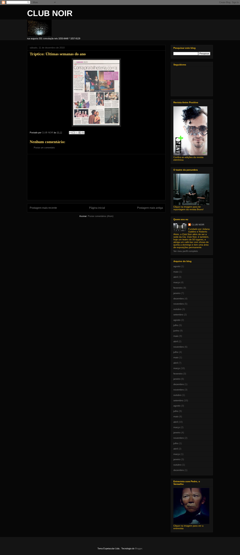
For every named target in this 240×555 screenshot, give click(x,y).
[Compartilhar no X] (76, 132)
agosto (176, 266)
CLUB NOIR (49, 13)
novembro (178, 303)
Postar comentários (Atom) (100, 216)
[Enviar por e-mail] (70, 132)
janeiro (176, 293)
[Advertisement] (96, 177)
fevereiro (178, 287)
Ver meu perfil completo (185, 251)
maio (175, 271)
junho (176, 330)
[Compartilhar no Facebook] (79, 132)
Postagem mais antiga (150, 207)
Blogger (138, 548)
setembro (178, 314)
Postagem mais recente (43, 207)
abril (175, 277)
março (176, 282)
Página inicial (97, 207)
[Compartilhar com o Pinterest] (83, 132)
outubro (177, 309)
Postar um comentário (44, 147)
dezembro (178, 298)
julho (175, 325)
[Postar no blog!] (73, 132)
